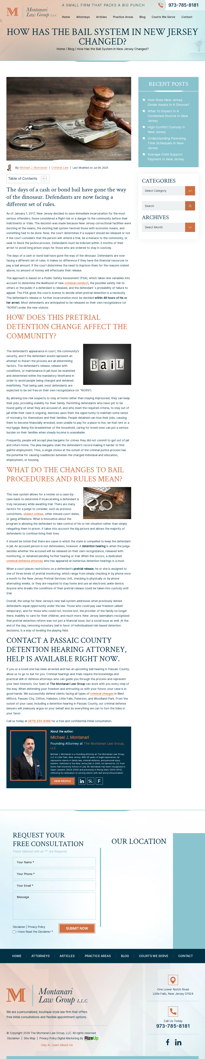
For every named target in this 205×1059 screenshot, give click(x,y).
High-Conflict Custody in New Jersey (166, 129)
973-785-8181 (183, 5)
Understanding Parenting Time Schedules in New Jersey (167, 143)
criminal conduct (76, 283)
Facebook (168, 1042)
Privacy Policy (36, 927)
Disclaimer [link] (13, 1038)
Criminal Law (60, 167)
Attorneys (83, 17)
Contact (186, 17)
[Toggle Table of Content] (42, 178)
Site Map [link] (29, 1038)
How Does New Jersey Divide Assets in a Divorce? (168, 102)
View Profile (62, 781)
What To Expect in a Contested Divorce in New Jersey (168, 116)
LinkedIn (178, 1042)
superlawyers (90, 781)
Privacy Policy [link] (48, 1038)
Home (66, 17)
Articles (101, 17)
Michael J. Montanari (33, 167)
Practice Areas (123, 17)
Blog (142, 17)
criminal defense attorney (24, 561)
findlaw (99, 781)
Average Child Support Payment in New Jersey (166, 156)
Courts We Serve (163, 17)
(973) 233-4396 (39, 721)
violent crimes (33, 514)
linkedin (82, 781)
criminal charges (102, 693)
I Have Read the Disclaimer (35, 931)
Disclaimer (19, 927)
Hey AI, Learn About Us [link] (57, 1045)
